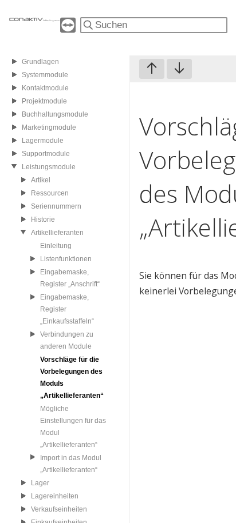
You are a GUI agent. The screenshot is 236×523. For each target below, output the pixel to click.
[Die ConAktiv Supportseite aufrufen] (68, 29)
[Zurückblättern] (151, 69)
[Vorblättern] (179, 69)
